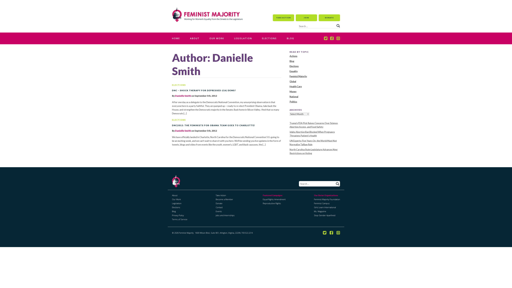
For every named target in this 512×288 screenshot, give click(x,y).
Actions (293, 56)
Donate (329, 18)
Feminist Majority (298, 76)
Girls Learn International (325, 207)
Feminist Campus (322, 203)
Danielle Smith (183, 95)
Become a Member (224, 199)
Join (306, 18)
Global (293, 81)
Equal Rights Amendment (274, 199)
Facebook (332, 38)
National (294, 96)
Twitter (325, 38)
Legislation (243, 38)
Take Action (283, 18)
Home (176, 38)
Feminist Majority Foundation (327, 199)
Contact (219, 207)
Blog (290, 38)
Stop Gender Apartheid (324, 215)
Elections (269, 38)
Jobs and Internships (225, 215)
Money (293, 91)
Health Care (296, 86)
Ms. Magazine (320, 211)
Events (219, 211)
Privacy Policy (178, 215)
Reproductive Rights (272, 203)
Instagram (338, 38)
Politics (293, 101)
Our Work (216, 38)
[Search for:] (319, 184)
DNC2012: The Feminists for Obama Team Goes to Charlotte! (213, 125)
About (194, 38)
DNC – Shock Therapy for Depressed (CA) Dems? (204, 90)
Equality (294, 71)
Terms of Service (179, 219)
